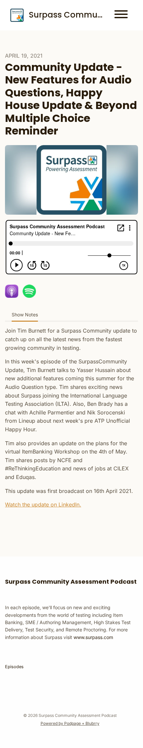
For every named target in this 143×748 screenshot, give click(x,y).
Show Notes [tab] (25, 314)
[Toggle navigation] (121, 15)
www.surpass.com (93, 637)
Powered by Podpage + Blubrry (70, 723)
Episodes (14, 666)
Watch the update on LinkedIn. (43, 504)
